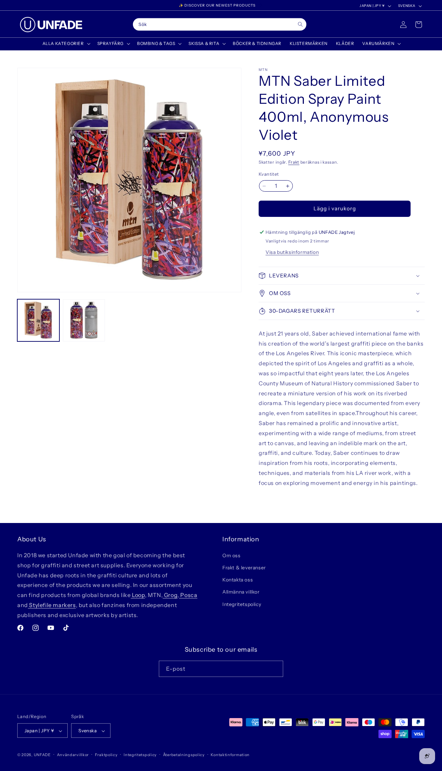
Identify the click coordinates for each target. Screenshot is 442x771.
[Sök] (300, 24)
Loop (138, 594)
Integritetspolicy (241, 604)
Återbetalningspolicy (184, 754)
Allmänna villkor (241, 592)
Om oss (231, 555)
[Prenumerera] (275, 669)
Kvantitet (269, 174)
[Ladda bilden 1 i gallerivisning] (38, 320)
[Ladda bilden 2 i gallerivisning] (84, 320)
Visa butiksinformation (292, 252)
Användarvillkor (73, 754)
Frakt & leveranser (244, 568)
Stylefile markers (52, 605)
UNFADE (42, 755)
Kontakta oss (237, 580)
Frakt (294, 162)
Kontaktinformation (230, 754)
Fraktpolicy (106, 754)
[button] (65, 44)
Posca (188, 594)
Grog (170, 594)
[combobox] (220, 24)
